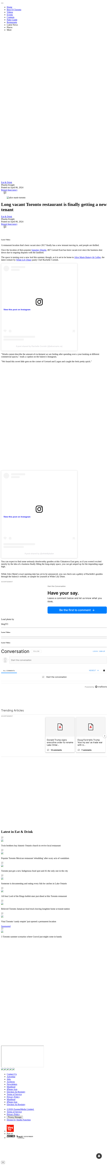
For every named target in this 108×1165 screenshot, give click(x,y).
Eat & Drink (6, 182)
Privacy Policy (13, 1097)
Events (10, 14)
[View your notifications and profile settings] (104, 670)
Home (9, 7)
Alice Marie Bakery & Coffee (87, 257)
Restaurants (12, 22)
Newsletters (12, 1084)
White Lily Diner (23, 260)
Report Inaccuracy (9, 190)
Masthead (11, 1087)
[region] (54, 675)
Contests (10, 17)
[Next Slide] (104, 736)
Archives (11, 1082)
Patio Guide (12, 20)
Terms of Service (14, 1094)
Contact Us (12, 1074)
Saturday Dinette (39, 250)
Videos (10, 12)
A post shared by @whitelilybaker (39, 553)
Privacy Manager (15, 1117)
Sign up (102, 651)
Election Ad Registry (16, 1092)
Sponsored (6, 926)
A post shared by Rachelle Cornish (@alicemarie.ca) (39, 346)
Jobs (9, 1079)
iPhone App (12, 1089)
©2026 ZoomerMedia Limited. (20, 1109)
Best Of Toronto (14, 9)
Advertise (11, 1076)
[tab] (9, 670)
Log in (95, 651)
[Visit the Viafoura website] (101, 699)
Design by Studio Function (19, 1120)
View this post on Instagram (17, 309)
